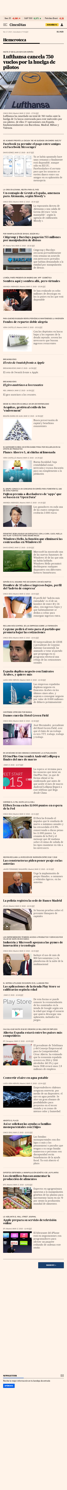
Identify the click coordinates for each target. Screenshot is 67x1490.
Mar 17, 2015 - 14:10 (36, 503)
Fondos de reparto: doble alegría (25, 322)
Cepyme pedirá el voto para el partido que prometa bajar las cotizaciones (31, 631)
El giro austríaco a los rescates (23, 385)
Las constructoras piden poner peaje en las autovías (32, 862)
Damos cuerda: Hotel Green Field (25, 715)
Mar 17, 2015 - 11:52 (22, 1185)
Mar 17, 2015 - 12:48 (29, 721)
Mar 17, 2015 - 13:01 (29, 638)
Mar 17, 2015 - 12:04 (36, 1084)
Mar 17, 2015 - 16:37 (24, 153)
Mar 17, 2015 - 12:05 (24, 1041)
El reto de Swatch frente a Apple (23, 363)
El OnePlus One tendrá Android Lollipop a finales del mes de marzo (31, 758)
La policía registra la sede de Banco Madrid (32, 901)
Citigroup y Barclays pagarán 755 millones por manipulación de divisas (32, 239)
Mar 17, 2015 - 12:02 (23, 1133)
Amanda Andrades (11, 287)
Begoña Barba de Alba (13, 416)
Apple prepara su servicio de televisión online (29, 1222)
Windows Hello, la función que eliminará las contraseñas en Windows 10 (32, 541)
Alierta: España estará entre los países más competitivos (32, 1034)
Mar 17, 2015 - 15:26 (35, 287)
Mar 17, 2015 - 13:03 (29, 594)
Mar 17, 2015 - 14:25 (33, 458)
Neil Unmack (8, 391)
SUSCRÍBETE (52, 25)
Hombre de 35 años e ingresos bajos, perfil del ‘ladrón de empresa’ (32, 587)
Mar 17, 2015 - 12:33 (44, 869)
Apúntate (9, 1386)
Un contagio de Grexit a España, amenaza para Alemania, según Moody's (31, 195)
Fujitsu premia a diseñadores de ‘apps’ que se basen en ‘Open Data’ (32, 496)
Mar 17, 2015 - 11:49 (22, 1229)
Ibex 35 (8, 18)
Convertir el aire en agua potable (25, 1078)
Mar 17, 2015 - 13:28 (24, 548)
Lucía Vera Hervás (11, 680)
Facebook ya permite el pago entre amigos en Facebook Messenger (32, 146)
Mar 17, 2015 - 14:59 (26, 368)
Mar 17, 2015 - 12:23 (29, 951)
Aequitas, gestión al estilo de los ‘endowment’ (24, 409)
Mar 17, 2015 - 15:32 (25, 246)
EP (4, 246)
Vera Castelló (9, 327)
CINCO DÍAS (7, 113)
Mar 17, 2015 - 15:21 (32, 327)
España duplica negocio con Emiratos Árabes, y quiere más (28, 673)
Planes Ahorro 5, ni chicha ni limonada (29, 452)
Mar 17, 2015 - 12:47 (13, 765)
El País (60, 32)
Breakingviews (9, 368)
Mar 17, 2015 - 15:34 (29, 202)
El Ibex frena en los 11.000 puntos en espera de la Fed (32, 807)
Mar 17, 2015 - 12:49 (36, 680)
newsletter (10, 1376)
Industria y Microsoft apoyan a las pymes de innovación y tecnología (33, 944)
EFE (4, 1185)
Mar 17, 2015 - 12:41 (29, 814)
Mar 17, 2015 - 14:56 (24, 391)
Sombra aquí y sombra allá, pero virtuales (31, 281)
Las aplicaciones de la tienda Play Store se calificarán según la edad (31, 988)
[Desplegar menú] (5, 25)
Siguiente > (51, 1265)
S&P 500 (28, 18)
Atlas (5, 906)
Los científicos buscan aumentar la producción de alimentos (26, 1178)
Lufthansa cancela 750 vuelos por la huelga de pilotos (29, 62)
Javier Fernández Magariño (15, 869)
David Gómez (8, 153)
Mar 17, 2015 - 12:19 (13, 995)
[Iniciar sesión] (62, 24)
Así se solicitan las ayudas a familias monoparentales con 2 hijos (27, 1126)
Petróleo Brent (51, 18)
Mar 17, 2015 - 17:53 (29, 113)
